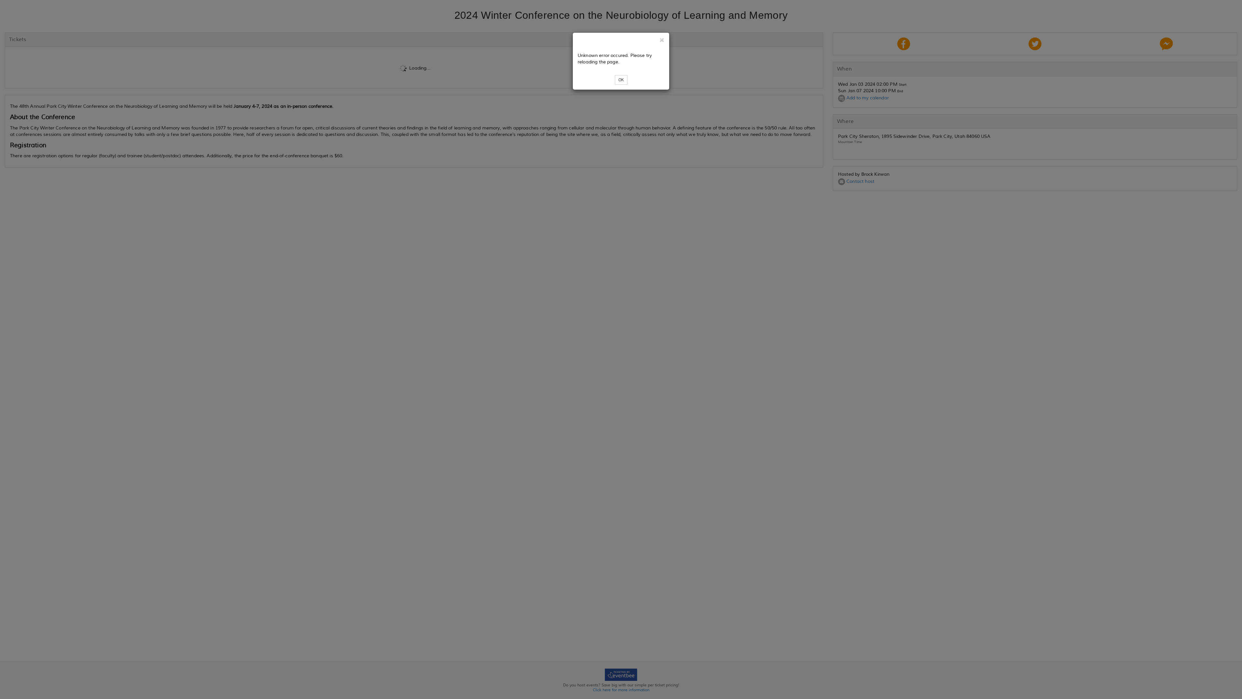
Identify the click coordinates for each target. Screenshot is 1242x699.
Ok (621, 80)
